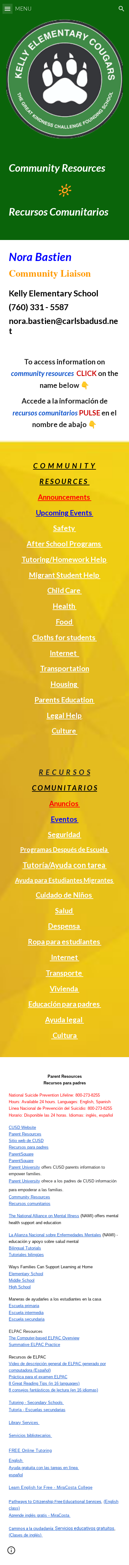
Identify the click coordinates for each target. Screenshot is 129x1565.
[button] (7, 8)
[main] (64, 190)
